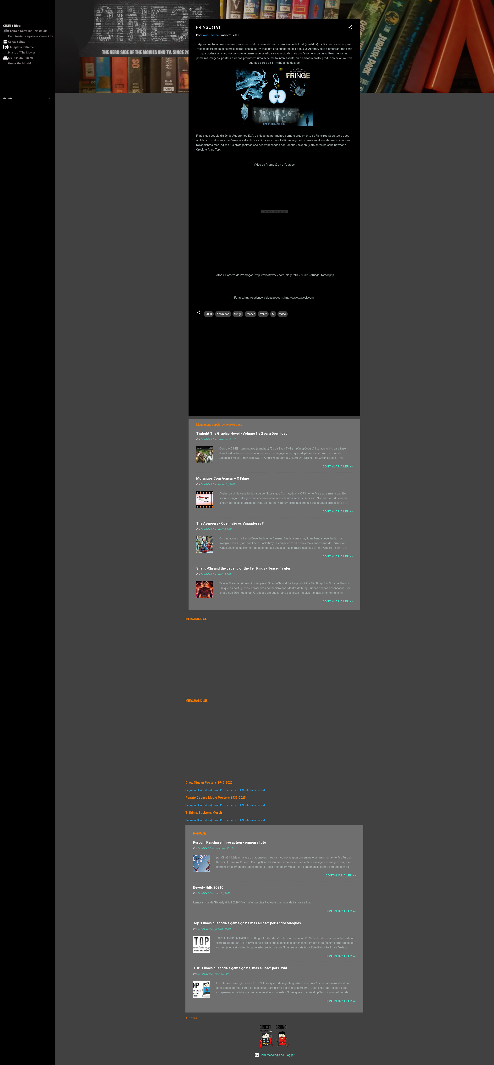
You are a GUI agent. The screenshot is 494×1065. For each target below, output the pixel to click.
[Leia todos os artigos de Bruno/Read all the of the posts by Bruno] (283, 1048)
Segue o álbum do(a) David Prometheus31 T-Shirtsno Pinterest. (225, 790)
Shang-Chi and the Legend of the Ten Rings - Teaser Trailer (243, 568)
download (223, 314)
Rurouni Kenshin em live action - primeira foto (229, 842)
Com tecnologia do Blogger (276, 1055)
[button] (350, 28)
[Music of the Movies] (29, 54)
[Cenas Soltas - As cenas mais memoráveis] (29, 43)
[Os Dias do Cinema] (29, 59)
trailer (263, 314)
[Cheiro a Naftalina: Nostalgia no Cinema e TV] (29, 32)
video (282, 314)
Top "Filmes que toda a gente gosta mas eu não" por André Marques (247, 923)
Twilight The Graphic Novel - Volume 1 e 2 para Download (242, 433)
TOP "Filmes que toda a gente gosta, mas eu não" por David (240, 968)
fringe (238, 314)
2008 (209, 314)
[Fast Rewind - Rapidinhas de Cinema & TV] (29, 37)
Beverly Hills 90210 (208, 887)
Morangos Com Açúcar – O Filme (222, 478)
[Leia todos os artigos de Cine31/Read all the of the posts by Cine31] (266, 1048)
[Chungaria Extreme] (29, 48)
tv (273, 314)
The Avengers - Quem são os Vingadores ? (230, 523)
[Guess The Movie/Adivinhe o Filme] (29, 64)
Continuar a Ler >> (337, 466)
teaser (251, 314)
